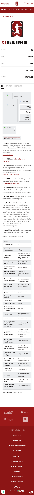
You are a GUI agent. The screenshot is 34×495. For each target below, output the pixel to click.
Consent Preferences (17, 461)
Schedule (11, 10)
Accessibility (17, 450)
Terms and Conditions (17, 466)
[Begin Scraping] (31, 492)
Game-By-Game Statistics (11, 175)
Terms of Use (17, 440)
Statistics (24, 10)
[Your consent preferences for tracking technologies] (3, 492)
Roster (18, 10)
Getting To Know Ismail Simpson (12, 137)
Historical (19, 86)
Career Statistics (8, 155)
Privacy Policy (17, 436)
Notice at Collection (17, 481)
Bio (2, 86)
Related (9, 86)
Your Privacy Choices (17, 476)
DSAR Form (17, 471)
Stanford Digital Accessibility (17, 445)
